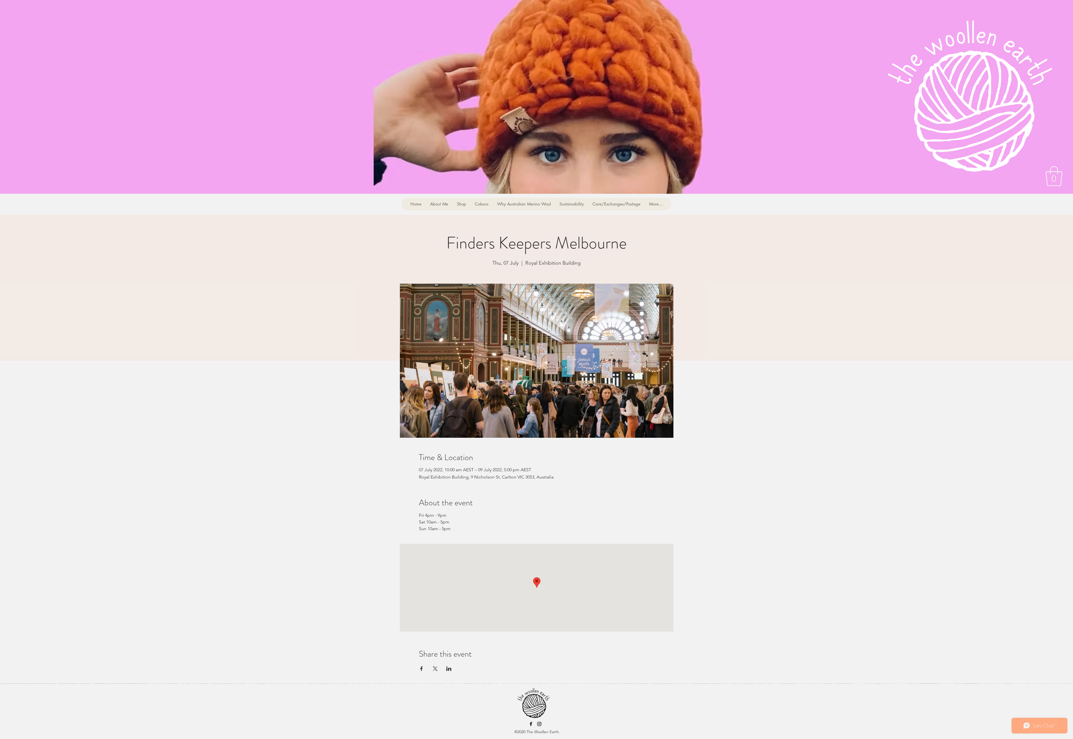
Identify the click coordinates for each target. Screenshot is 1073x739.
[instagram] (539, 724)
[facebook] (531, 724)
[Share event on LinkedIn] (449, 668)
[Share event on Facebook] (421, 668)
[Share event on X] (435, 668)
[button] (1054, 176)
